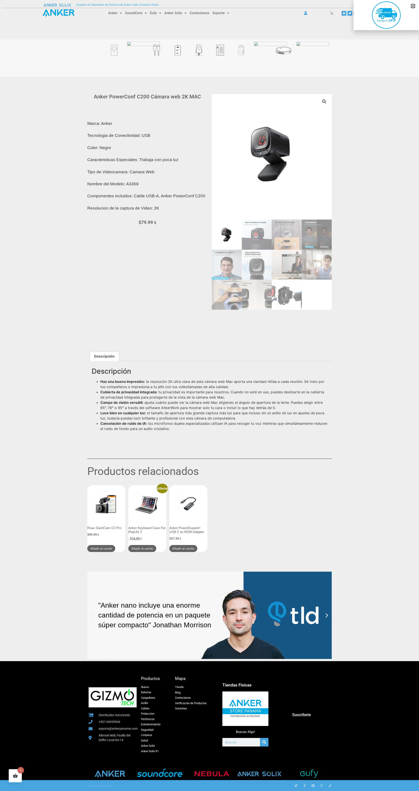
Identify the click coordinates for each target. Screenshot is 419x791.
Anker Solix (173, 13)
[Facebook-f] (304, 785)
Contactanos (199, 13)
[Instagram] (321, 785)
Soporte (218, 13)
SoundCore (134, 13)
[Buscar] (264, 742)
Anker (113, 13)
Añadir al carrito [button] (101, 548)
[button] (324, 101)
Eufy (153, 13)
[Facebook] (344, 13)
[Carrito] (331, 13)
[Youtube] (313, 785)
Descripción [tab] (104, 356)
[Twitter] (349, 13)
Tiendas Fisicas (237, 685)
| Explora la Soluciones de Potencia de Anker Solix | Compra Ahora (117, 4)
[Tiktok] (330, 785)
